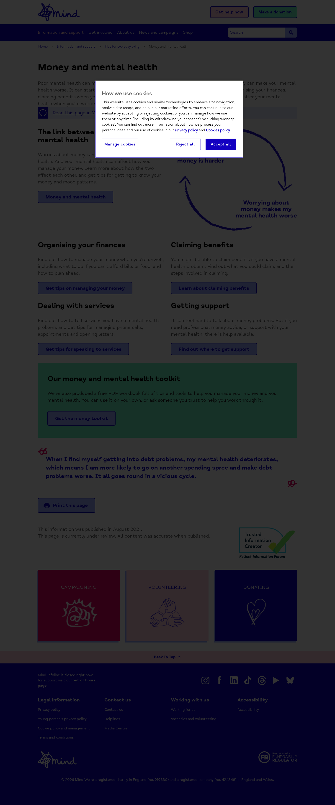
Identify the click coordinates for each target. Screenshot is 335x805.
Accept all (221, 144)
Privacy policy (186, 130)
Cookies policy (218, 130)
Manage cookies (119, 144)
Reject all (185, 144)
